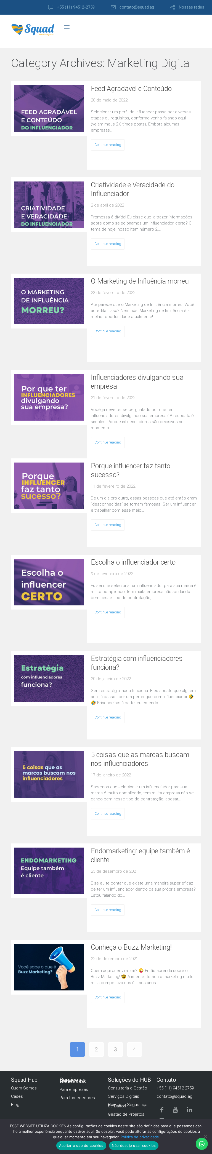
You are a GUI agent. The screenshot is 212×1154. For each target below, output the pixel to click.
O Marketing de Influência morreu (140, 281)
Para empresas (74, 1089)
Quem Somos (24, 1088)
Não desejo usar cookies (134, 1145)
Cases (17, 1096)
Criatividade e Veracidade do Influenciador (132, 189)
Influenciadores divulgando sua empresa (137, 381)
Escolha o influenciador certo (133, 562)
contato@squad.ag (137, 7)
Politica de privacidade (140, 1137)
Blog (15, 1104)
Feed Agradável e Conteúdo (131, 89)
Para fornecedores (77, 1097)
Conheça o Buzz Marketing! (131, 947)
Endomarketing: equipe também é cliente (140, 855)
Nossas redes (191, 7)
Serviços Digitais (123, 1096)
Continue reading (107, 145)
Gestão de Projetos (126, 1114)
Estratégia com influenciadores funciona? (137, 663)
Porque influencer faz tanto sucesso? (130, 470)
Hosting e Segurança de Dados (127, 1105)
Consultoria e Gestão (127, 1088)
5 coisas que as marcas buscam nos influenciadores (140, 759)
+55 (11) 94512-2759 (76, 7)
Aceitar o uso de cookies (81, 1145)
